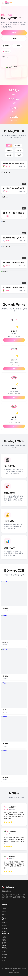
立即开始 (14, 32)
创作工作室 (4, 925)
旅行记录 (18, 150)
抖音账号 (4, 957)
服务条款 (4, 945)
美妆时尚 (9, 155)
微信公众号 (4, 954)
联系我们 (4, 940)
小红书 (3, 960)
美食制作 (9, 150)
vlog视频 (4, 908)
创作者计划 (4, 928)
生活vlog (4, 911)
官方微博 (4, 951)
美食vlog (4, 914)
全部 (9, 145)
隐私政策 (4, 943)
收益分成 (4, 931)
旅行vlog (4, 917)
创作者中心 (4, 922)
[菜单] (25, 3)
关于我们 (4, 937)
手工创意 (18, 155)
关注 (14, 340)
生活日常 (17, 145)
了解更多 (14, 38)
